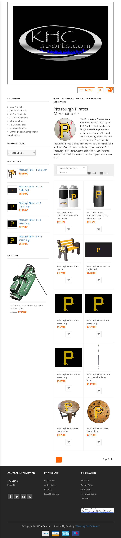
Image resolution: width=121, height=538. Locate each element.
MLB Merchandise (70, 98)
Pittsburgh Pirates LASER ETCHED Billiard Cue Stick (98, 377)
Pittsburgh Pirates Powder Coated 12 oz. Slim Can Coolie (97, 215)
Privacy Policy (87, 485)
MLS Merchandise (18, 128)
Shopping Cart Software (87, 526)
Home (56, 98)
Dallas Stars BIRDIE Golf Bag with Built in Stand (26, 307)
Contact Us (86, 489)
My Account (49, 480)
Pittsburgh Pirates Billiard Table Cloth (99, 268)
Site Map (85, 498)
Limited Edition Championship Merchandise (22, 133)
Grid (94, 173)
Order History (50, 485)
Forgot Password (51, 494)
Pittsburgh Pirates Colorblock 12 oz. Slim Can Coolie (67, 215)
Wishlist (47, 489)
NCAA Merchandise (18, 117)
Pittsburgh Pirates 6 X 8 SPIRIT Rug (98, 322)
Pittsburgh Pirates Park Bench (68, 268)
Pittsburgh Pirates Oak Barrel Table (67, 430)
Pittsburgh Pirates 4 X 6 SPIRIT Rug (68, 322)
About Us (85, 480)
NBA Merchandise (18, 121)
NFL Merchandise (17, 110)
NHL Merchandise (18, 124)
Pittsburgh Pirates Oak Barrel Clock (97, 430)
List (106, 173)
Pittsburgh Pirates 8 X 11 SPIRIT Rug (68, 376)
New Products (16, 107)
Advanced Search (89, 494)
